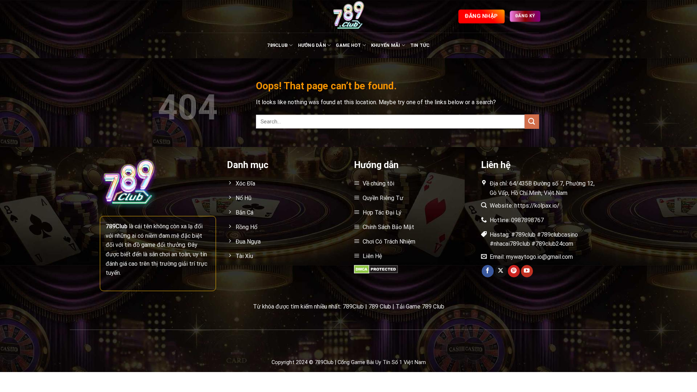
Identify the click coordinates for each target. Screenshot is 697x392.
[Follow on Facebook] (488, 271)
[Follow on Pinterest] (514, 271)
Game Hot (348, 45)
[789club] (348, 16)
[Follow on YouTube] (527, 271)
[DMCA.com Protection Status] (376, 268)
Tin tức (420, 45)
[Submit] (532, 121)
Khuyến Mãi (385, 45)
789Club (277, 45)
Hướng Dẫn (312, 45)
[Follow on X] (501, 271)
